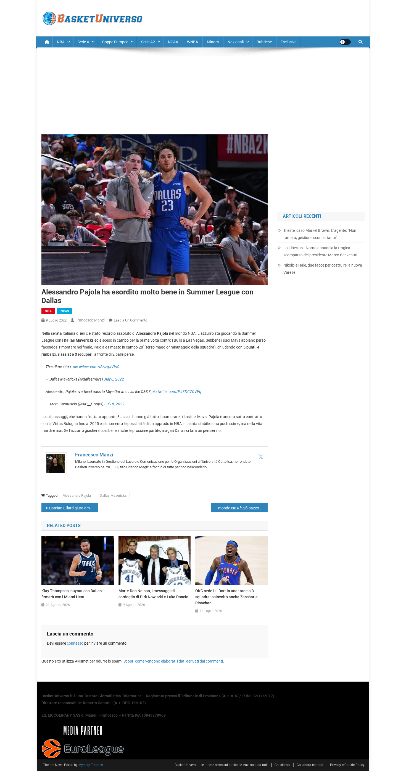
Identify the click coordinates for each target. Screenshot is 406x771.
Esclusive (288, 42)
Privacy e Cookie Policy (347, 765)
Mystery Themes (90, 765)
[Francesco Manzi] (56, 463)
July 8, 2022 (114, 379)
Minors (213, 42)
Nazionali (236, 42)
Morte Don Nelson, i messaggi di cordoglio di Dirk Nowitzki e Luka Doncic (153, 594)
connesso (75, 643)
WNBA (192, 42)
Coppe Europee (115, 42)
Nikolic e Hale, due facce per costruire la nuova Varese (322, 269)
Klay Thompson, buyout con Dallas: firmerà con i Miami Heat (72, 594)
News (64, 311)
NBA (61, 42)
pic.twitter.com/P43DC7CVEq (176, 391)
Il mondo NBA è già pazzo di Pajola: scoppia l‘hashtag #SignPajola (241, 508)
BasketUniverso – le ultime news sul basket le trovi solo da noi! (221, 765)
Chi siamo (282, 765)
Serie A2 (148, 42)
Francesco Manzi (90, 320)
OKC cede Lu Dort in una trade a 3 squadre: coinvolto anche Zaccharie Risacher (226, 597)
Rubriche (264, 42)
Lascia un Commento (130, 320)
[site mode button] (345, 42)
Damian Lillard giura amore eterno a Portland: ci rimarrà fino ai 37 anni (73, 508)
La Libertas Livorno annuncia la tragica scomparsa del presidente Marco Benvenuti (320, 251)
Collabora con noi (310, 765)
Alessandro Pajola (77, 495)
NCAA (173, 42)
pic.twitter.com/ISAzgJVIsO (96, 367)
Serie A (83, 42)
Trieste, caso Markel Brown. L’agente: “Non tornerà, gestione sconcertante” (319, 234)
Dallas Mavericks (113, 495)
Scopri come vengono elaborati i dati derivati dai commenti (173, 661)
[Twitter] (260, 456)
